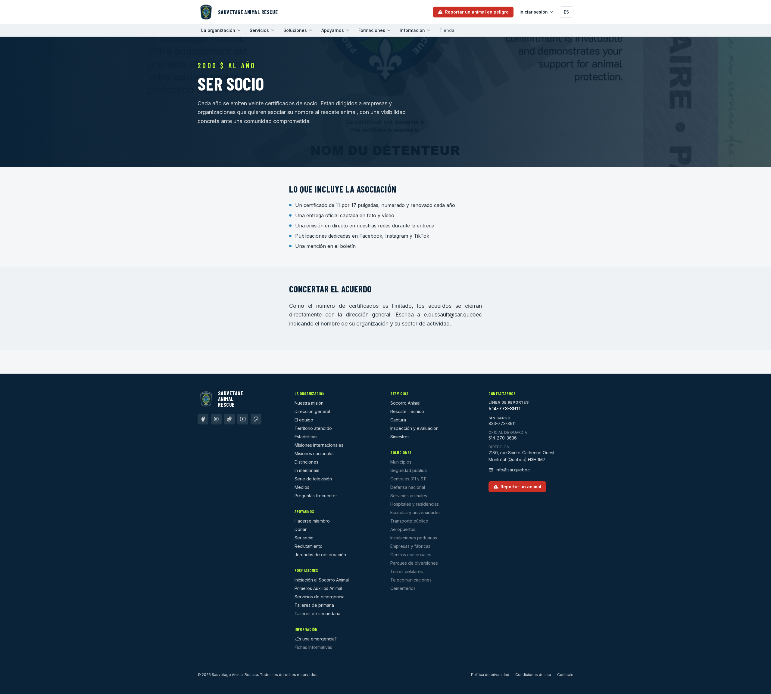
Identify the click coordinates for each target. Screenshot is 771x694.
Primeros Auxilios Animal (318, 588)
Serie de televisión (313, 478)
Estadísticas (306, 436)
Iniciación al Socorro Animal (322, 579)
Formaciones (371, 30)
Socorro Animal (405, 403)
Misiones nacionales (315, 453)
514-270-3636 (503, 437)
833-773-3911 (502, 423)
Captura (398, 419)
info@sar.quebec (513, 469)
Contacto (565, 674)
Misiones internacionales (319, 445)
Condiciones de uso (533, 674)
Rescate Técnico (407, 411)
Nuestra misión (309, 403)
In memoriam (307, 470)
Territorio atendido (313, 428)
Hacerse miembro (312, 520)
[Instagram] (216, 419)
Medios (302, 487)
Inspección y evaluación (414, 428)
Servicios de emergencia (320, 596)
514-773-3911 (504, 409)
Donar (301, 529)
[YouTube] (242, 419)
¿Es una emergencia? (316, 638)
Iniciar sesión (534, 11)
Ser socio (304, 537)
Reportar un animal (521, 486)
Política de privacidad (490, 674)
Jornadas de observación (320, 554)
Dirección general (312, 411)
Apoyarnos (332, 30)
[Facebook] (203, 419)
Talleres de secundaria (317, 613)
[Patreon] (256, 419)
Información (412, 30)
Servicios (259, 30)
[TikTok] (229, 419)
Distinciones (306, 461)
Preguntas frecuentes (316, 495)
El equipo (304, 419)
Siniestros (400, 436)
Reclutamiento (309, 546)
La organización (218, 30)
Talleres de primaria (314, 605)
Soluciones (295, 30)
